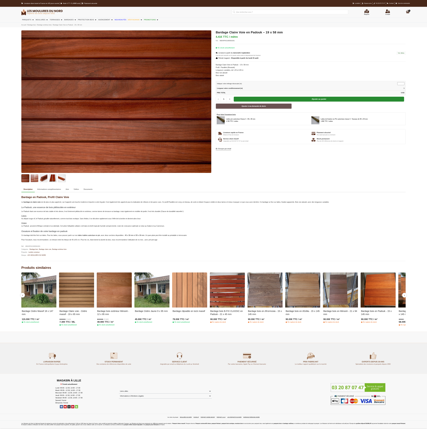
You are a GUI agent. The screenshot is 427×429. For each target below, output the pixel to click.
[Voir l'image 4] (53, 178)
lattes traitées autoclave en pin (89, 235)
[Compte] (387, 11)
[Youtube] (65, 406)
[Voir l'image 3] (44, 178)
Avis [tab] (67, 189)
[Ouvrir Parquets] (33, 20)
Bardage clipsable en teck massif (189, 311)
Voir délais (401, 53)
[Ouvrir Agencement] (112, 20)
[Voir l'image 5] (62, 178)
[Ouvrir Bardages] (75, 20)
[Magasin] (367, 11)
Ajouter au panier (319, 99)
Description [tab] (28, 189)
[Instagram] (69, 406)
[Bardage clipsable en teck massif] (189, 290)
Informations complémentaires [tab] (49, 189)
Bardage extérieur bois (44, 25)
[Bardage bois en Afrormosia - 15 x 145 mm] (265, 290)
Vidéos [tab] (76, 189)
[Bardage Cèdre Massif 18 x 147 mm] (38, 290)
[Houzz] (76, 406)
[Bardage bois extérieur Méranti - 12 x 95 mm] (114, 290)
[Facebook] (61, 406)
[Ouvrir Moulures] (47, 20)
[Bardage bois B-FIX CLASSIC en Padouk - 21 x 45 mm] (227, 290)
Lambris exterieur (34, 252)
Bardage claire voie (45, 249)
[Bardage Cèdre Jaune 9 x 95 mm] (151, 290)
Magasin (366, 14)
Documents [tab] (88, 189)
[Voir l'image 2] (34, 178)
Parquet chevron (190, 423)
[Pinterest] (72, 406)
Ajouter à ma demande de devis (254, 106)
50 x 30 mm (140, 235)
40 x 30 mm (129, 235)
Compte (387, 14)
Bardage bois (31, 25)
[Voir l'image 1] (25, 178)
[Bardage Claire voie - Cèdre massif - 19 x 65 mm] (76, 290)
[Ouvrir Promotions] (157, 20)
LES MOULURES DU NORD (36, 255)
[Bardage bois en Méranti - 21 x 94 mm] (340, 290)
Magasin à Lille (69, 380)
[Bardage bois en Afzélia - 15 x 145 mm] (302, 290)
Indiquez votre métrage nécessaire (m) (229, 83)
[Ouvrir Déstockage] (141, 20)
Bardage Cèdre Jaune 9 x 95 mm (151, 311)
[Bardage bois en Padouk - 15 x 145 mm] (378, 290)
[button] (263, 120)
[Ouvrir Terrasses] (61, 20)
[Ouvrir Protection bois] (96, 20)
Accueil (23, 25)
